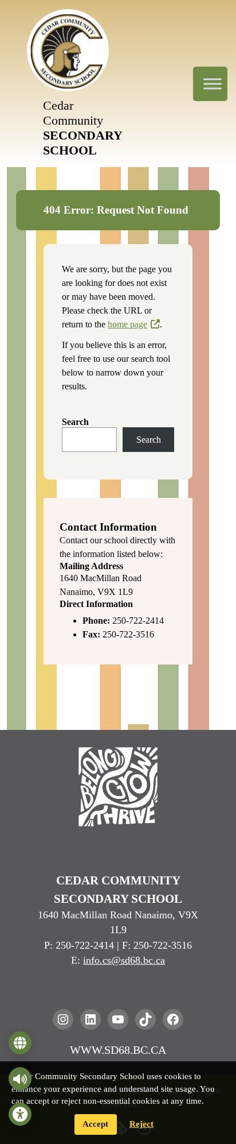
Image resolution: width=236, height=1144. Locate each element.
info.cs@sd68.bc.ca (124, 960)
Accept (95, 1123)
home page (127, 324)
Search (75, 422)
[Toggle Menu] (212, 83)
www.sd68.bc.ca (118, 1049)
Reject (141, 1123)
